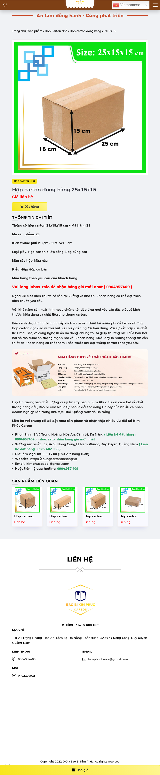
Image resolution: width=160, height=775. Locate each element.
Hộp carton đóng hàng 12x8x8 (93, 520)
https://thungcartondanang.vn (53, 459)
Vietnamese (129, 5)
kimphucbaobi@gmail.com (47, 464)
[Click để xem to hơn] (80, 107)
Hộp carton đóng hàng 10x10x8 (23, 520)
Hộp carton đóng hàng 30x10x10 (58, 520)
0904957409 (27, 659)
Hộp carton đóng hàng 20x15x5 (128, 520)
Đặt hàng (31, 207)
